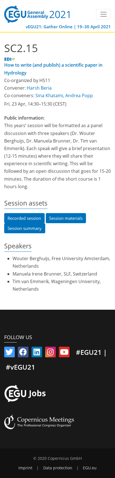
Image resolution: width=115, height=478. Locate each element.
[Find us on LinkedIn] (37, 353)
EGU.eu (90, 467)
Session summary (25, 228)
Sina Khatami (49, 95)
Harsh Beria (39, 88)
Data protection (57, 467)
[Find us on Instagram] (50, 353)
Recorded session (24, 218)
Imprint (25, 467)
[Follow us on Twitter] (9, 353)
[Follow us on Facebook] (23, 353)
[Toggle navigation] (103, 14)
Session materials (66, 218)
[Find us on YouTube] (64, 353)
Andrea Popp (79, 95)
